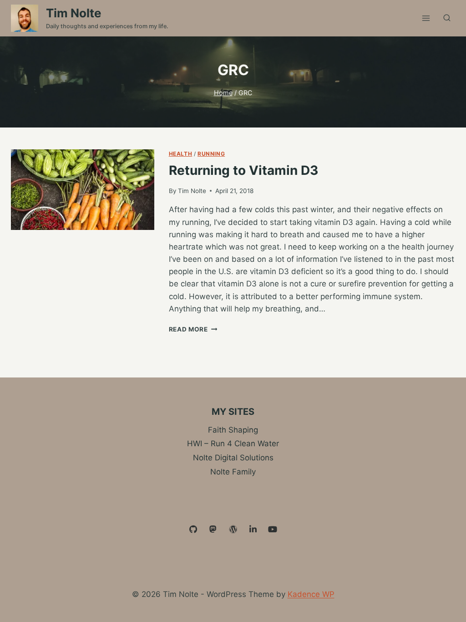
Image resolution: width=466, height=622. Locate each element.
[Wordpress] (233, 530)
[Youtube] (273, 530)
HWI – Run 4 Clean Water (233, 443)
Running (211, 153)
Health (180, 153)
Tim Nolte (192, 190)
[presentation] (82, 189)
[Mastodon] (213, 530)
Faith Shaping (233, 429)
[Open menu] (425, 18)
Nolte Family (233, 471)
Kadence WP (311, 594)
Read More (193, 329)
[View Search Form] (447, 18)
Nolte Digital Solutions (233, 457)
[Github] (193, 530)
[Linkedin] (253, 530)
